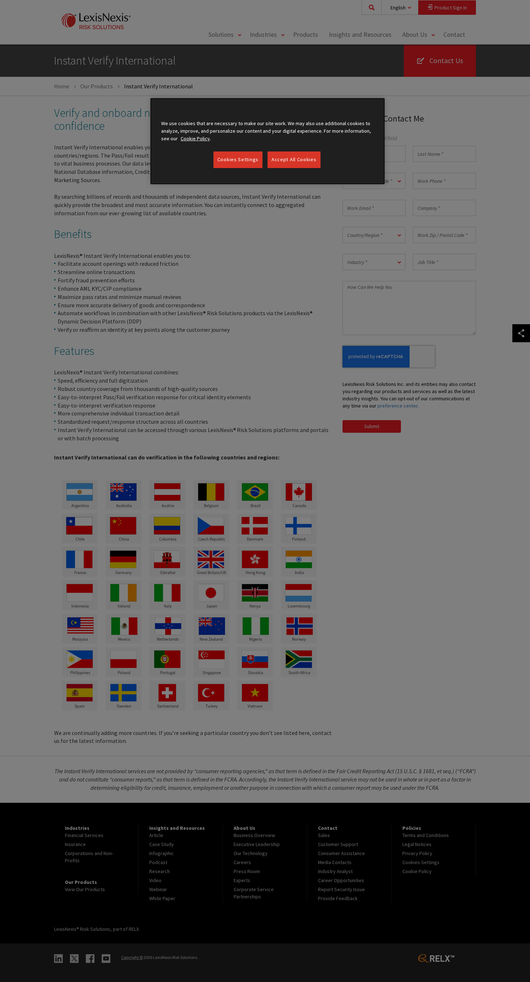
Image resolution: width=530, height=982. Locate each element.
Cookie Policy (195, 138)
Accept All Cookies (294, 159)
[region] (267, 141)
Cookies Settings (238, 159)
